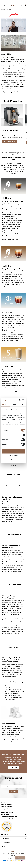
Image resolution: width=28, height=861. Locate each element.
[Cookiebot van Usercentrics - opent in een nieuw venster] (19, 400)
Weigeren (13, 459)
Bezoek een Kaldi (13, 767)
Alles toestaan (13, 450)
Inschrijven (13, 791)
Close (13, 834)
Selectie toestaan (13, 455)
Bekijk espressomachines (9, 141)
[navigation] (11, 466)
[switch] (23, 435)
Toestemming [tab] (5, 404)
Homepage (3, 9)
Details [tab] (14, 404)
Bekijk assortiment (2, 5)
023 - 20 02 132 (5, 814)
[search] (5, 5)
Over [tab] (22, 404)
